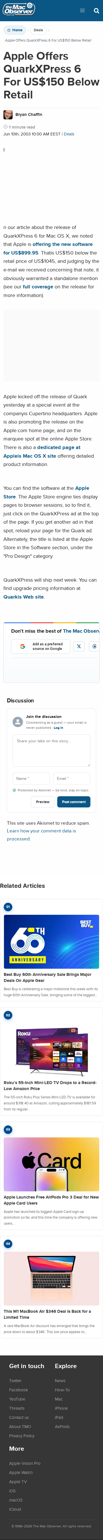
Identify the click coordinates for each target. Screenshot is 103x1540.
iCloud (15, 1509)
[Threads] (94, 646)
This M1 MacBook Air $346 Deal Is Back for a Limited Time (47, 1314)
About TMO (20, 1426)
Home (17, 30)
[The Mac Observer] (19, 10)
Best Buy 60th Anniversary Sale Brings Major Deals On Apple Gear (47, 977)
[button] (82, 10)
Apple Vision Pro (25, 1463)
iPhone (61, 1408)
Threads (17, 1408)
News (60, 1380)
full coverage (38, 286)
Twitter (15, 1380)
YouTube (17, 1399)
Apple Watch (21, 1472)
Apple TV (18, 1481)
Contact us (19, 1417)
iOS (12, 1490)
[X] (78, 646)
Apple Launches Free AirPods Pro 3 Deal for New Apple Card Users (51, 1200)
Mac (59, 1399)
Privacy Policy (21, 1435)
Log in (58, 727)
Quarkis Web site (23, 597)
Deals (38, 30)
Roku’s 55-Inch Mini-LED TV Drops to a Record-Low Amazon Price (50, 1085)
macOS (16, 1500)
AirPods (62, 1426)
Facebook (18, 1389)
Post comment (74, 802)
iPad (59, 1417)
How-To (62, 1389)
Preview (42, 802)
